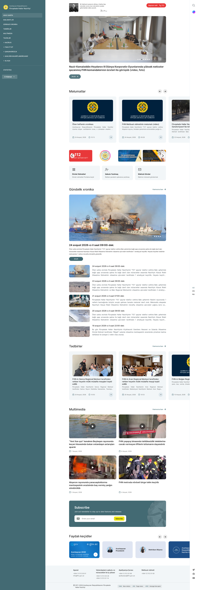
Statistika (7, 70)
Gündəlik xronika (10, 24)
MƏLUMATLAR (8, 20)
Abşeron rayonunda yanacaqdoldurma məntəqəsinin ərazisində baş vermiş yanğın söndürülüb (90, 485)
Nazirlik (8, 42)
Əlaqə (7, 61)
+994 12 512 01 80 (148, 573)
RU (193, 294)
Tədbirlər (7, 29)
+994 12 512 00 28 (102, 576)
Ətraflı (74, 76)
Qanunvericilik (11, 51)
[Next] (160, 59)
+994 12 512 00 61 (79, 573)
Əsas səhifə (8, 15)
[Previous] (155, 59)
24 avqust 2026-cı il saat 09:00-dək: (108, 266)
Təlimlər (7, 38)
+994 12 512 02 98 (125, 573)
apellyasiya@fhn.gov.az (127, 576)
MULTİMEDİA (7, 33)
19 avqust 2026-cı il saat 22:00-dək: (108, 326)
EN (193, 291)
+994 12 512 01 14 (102, 578)
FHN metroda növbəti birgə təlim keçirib (139, 482)
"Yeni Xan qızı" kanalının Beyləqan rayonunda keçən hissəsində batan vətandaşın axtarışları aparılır (91, 444)
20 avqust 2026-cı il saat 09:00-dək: (108, 311)
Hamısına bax (158, 189)
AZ (193, 288)
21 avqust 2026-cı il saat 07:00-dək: (108, 296)
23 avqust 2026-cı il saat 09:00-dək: (108, 281)
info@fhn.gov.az (78, 576)
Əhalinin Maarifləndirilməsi (16, 56)
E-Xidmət (8, 77)
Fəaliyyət (9, 47)
